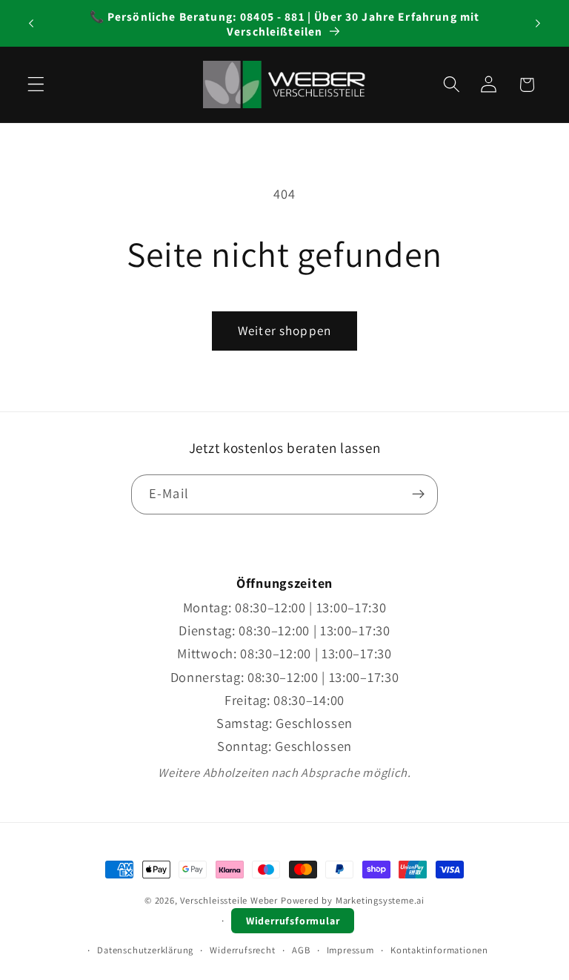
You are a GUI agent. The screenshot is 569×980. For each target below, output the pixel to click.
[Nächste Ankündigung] (538, 23)
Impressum (350, 950)
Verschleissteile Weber (229, 900)
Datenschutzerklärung (145, 950)
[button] (36, 85)
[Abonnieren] (418, 494)
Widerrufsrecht (242, 950)
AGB (301, 950)
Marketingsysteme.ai (380, 900)
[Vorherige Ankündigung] (31, 23)
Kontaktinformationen (439, 950)
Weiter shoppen (284, 330)
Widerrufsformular (293, 920)
